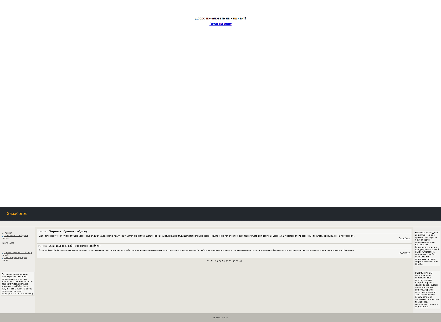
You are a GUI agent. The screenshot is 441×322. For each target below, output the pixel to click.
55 (223, 261)
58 (234, 261)
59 (237, 261)
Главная (8, 233)
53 (216, 261)
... (205, 261)
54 (220, 261)
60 (240, 261)
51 (208, 261)
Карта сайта (8, 243)
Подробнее (404, 238)
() (212, 261)
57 (230, 261)
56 (227, 261)
